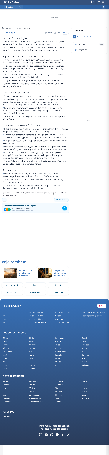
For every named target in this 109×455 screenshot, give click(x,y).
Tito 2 (35, 285)
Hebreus (58, 395)
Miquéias (85, 345)
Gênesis (6, 338)
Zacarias (85, 362)
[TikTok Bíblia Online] (63, 434)
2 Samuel (6, 368)
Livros (8, 28)
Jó (29, 362)
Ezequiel (58, 355)
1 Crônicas (33, 345)
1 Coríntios (7, 402)
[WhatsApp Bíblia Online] (51, 434)
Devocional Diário (36, 316)
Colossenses (34, 395)
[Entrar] (92, 2)
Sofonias (85, 355)
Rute (4, 362)
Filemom (58, 391)
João (4, 391)
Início (5, 312)
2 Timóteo (59, 385)
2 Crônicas (33, 348)
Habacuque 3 (12, 292)
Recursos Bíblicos (36, 319)
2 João (84, 388)
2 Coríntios (33, 381)
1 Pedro (58, 402)
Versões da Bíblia (36, 312)
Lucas (5, 388)
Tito (56, 388)
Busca (5, 322)
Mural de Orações (62, 312)
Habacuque (86, 351)
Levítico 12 (58, 292)
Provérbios (33, 368)
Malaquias (86, 365)
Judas (84, 395)
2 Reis (31, 341)
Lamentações (60, 351)
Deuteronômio (8, 351)
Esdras (31, 351)
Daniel (57, 358)
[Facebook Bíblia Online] (57, 434)
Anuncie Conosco (62, 322)
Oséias (58, 362)
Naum (84, 348)
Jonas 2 (58, 285)
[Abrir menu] (103, 2)
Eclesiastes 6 (35, 292)
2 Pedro (85, 381)
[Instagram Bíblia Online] (40, 434)
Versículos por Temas (37, 322)
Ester (31, 358)
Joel (56, 365)
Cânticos (58, 341)
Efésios (32, 388)
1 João (84, 385)
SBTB (29, 194)
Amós (57, 368)
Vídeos (58, 316)
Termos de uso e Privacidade (93, 312)
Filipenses (33, 391)
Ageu (84, 358)
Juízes (5, 358)
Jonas (84, 341)
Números (6, 348)
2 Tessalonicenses (36, 402)
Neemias (32, 355)
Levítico (6, 345)
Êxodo (5, 341)
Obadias (85, 338)
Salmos (32, 365)
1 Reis (31, 338)
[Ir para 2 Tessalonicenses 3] (4, 199)
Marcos (6, 385)
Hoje (4, 316)
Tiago (57, 398)
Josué (5, 355)
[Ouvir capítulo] (103, 7)
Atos (4, 395)
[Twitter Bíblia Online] (68, 434)
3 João (84, 391)
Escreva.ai (7, 416)
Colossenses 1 (12, 285)
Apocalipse (86, 398)
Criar (58, 33)
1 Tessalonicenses (36, 398)
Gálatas (32, 385)
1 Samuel (6, 365)
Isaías (57, 345)
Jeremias (58, 348)
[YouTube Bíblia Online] (46, 434)
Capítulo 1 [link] (27, 28)
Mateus (6, 381)
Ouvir (50, 33)
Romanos (6, 398)
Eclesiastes (59, 338)
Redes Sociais (60, 319)
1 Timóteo (17, 28)
